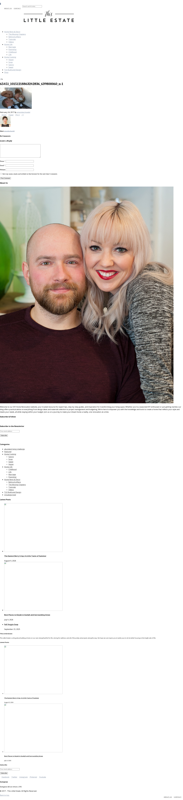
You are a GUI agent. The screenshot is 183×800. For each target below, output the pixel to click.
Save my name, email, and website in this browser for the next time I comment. (30, 174)
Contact (17, 8)
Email (2, 165)
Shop (6, 72)
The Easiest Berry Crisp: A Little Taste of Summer (25, 556)
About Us (8, 8)
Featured (7, 451)
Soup (10, 62)
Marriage (12, 47)
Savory (11, 65)
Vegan (11, 60)
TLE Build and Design (12, 70)
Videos (11, 42)
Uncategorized (10, 495)
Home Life (8, 44)
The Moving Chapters (17, 34)
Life (9, 54)
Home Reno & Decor (12, 32)
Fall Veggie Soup (11, 624)
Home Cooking (10, 57)
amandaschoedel (23, 112)
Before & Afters (14, 37)
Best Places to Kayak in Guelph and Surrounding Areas (27, 615)
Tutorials (12, 39)
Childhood (12, 52)
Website (2, 170)
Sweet (10, 67)
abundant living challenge (14, 449)
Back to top (5, 795)
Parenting (12, 49)
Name (2, 161)
